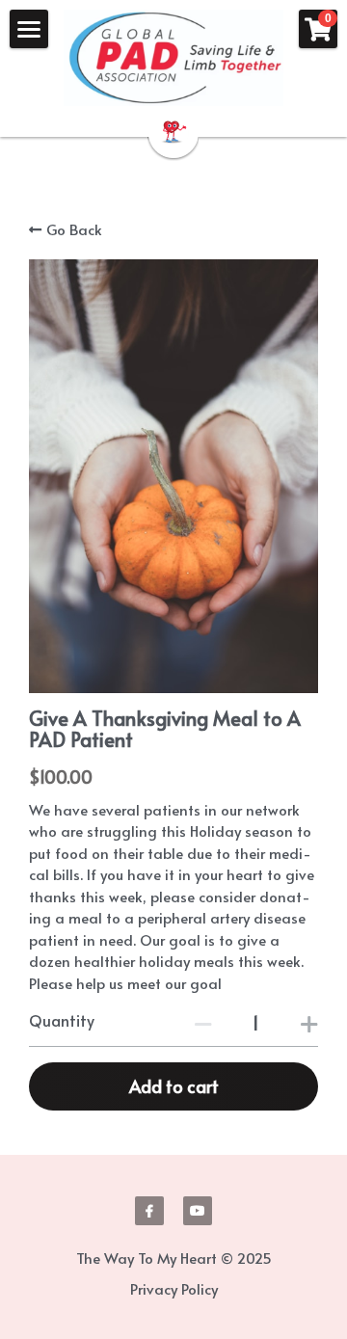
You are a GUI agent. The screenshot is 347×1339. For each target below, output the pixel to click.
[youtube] (197, 1210)
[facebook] (149, 1210)
